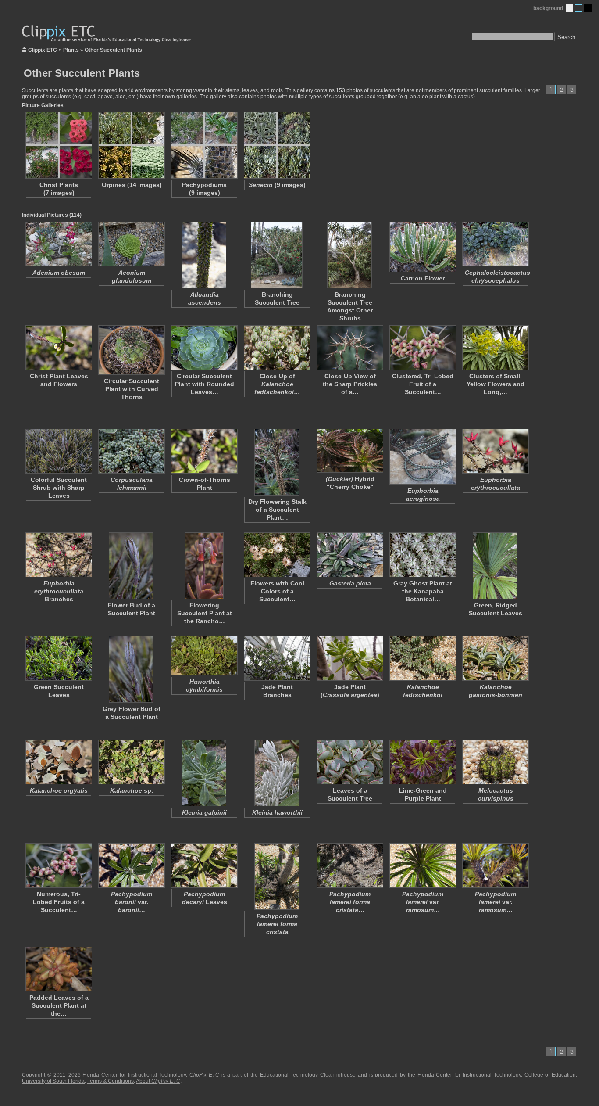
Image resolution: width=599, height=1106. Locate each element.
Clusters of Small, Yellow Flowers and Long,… (495, 384)
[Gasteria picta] (349, 554)
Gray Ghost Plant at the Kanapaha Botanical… (422, 591)
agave (105, 96)
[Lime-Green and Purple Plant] (422, 762)
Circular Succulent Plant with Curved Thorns (131, 388)
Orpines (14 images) (132, 184)
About (158, 1081)
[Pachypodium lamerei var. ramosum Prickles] (495, 865)
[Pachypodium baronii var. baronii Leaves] (131, 865)
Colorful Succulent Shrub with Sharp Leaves (59, 487)
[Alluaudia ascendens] (204, 255)
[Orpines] (131, 145)
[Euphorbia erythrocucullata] (495, 451)
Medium (578, 8)
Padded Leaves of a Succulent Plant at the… (59, 1005)
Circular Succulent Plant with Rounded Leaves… (204, 384)
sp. (131, 790)
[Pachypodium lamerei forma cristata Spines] (349, 865)
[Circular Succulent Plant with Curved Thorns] (131, 350)
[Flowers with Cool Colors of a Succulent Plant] (277, 554)
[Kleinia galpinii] (204, 773)
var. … (131, 902)
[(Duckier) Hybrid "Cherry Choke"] (349, 451)
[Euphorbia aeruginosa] (422, 457)
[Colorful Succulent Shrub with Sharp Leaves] (58, 451)
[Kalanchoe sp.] (131, 762)
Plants (71, 50)
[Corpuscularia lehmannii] (131, 451)
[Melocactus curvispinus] (495, 762)
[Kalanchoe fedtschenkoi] (422, 658)
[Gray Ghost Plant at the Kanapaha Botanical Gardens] (422, 554)
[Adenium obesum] (58, 244)
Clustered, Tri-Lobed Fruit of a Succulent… (422, 384)
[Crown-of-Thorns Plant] (204, 451)
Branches (58, 591)
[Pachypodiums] (204, 145)
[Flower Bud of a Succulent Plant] (131, 565)
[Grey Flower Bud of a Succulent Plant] (131, 669)
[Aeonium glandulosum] (131, 244)
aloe (120, 96)
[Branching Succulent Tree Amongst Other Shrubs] (349, 255)
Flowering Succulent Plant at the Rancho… (204, 613)
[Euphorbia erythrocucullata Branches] (58, 554)
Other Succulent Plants (113, 50)
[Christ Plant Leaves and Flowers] (58, 347)
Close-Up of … (277, 384)
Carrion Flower (423, 278)
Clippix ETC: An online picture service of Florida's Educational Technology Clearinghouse (107, 34)
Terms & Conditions (110, 1081)
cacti (89, 96)
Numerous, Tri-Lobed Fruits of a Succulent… (59, 902)
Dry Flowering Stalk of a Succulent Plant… (277, 509)
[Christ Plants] (58, 145)
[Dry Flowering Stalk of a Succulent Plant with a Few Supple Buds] (277, 462)
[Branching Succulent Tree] (277, 255)
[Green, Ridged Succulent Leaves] (495, 565)
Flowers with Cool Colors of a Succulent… (277, 591)
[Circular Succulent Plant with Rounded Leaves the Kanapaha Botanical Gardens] (204, 347)
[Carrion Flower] (422, 247)
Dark (588, 8)
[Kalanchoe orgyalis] (58, 762)
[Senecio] (277, 145)
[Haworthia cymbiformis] (204, 655)
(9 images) (277, 184)
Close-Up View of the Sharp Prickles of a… (350, 384)
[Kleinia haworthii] (277, 773)
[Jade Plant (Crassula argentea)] (349, 658)
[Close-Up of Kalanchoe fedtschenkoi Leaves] (277, 347)
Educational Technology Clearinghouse (308, 1075)
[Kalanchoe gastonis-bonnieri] (495, 658)
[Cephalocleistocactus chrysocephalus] (495, 244)
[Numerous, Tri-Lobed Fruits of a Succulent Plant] (58, 865)
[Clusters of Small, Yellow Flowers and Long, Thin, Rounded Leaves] (495, 347)
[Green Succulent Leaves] (58, 658)
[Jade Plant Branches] (277, 658)
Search (566, 37)
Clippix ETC (42, 49)
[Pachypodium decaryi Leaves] (204, 865)
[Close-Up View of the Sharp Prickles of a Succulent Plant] (349, 347)
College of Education (550, 1075)
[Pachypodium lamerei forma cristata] (277, 876)
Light (569, 8)
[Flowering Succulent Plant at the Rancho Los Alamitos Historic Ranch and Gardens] (204, 565)
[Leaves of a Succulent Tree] (349, 762)
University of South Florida (53, 1081)
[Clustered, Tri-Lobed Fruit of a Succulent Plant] (422, 347)
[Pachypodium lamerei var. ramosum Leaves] (422, 865)
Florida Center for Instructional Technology (134, 1075)
